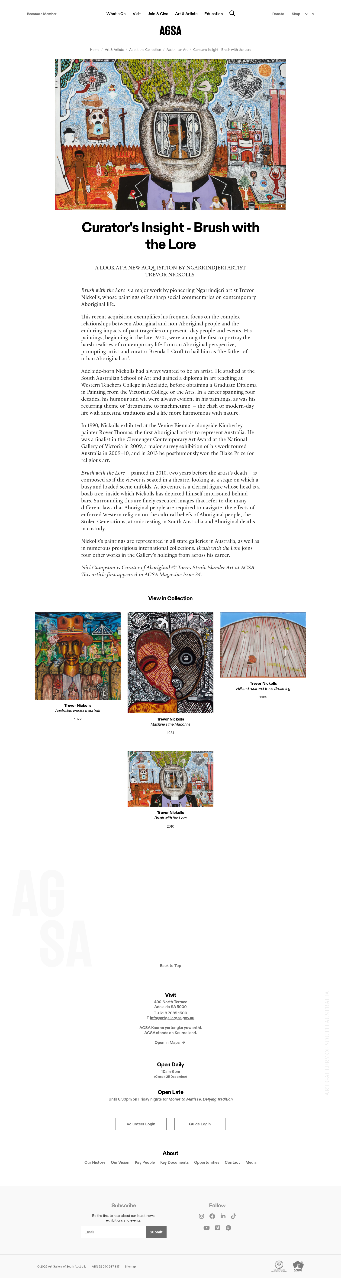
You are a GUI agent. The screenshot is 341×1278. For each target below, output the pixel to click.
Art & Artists (115, 49)
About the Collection (145, 49)
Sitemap (130, 1266)
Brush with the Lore (170, 818)
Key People (145, 1162)
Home (94, 49)
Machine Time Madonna (170, 724)
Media (251, 1162)
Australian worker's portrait (77, 710)
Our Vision (120, 1162)
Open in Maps (167, 1042)
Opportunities (206, 1162)
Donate (278, 14)
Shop (296, 14)
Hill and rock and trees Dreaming (263, 688)
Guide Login (200, 1124)
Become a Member (42, 14)
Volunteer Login (141, 1124)
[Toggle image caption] (281, 205)
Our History (94, 1162)
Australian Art (178, 49)
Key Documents (174, 1162)
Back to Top (170, 965)
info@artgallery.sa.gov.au (172, 1018)
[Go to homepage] (171, 30)
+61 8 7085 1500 (172, 1013)
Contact (232, 1162)
